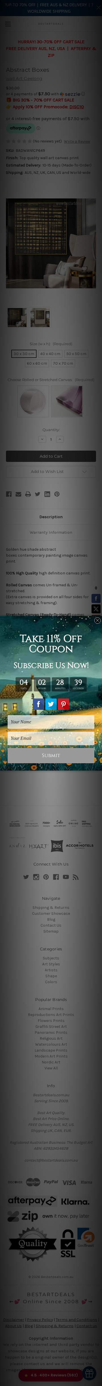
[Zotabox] (98, 765)
